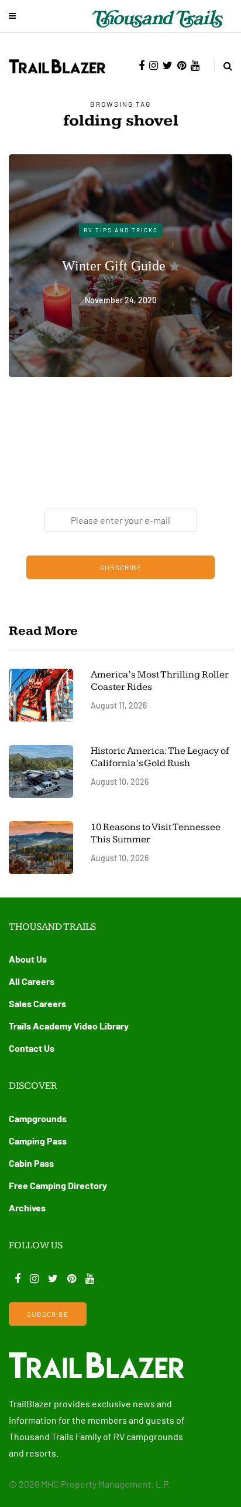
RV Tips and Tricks (121, 229)
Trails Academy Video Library (69, 1025)
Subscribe (121, 567)
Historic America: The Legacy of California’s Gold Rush (160, 757)
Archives (27, 1207)
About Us (28, 958)
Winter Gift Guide (114, 265)
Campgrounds (38, 1118)
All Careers (31, 981)
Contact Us (31, 1048)
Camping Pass (38, 1140)
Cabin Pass (31, 1163)
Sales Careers (37, 1003)
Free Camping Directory (58, 1185)
